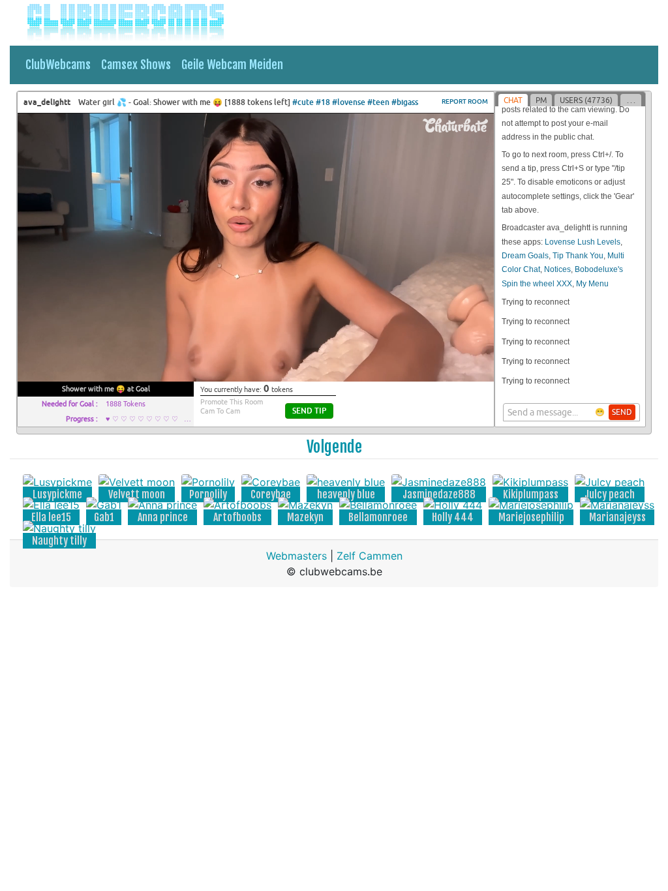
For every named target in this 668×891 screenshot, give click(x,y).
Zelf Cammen (369, 555)
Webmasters (296, 555)
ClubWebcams (58, 64)
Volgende (334, 447)
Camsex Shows (136, 64)
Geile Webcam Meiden (232, 64)
